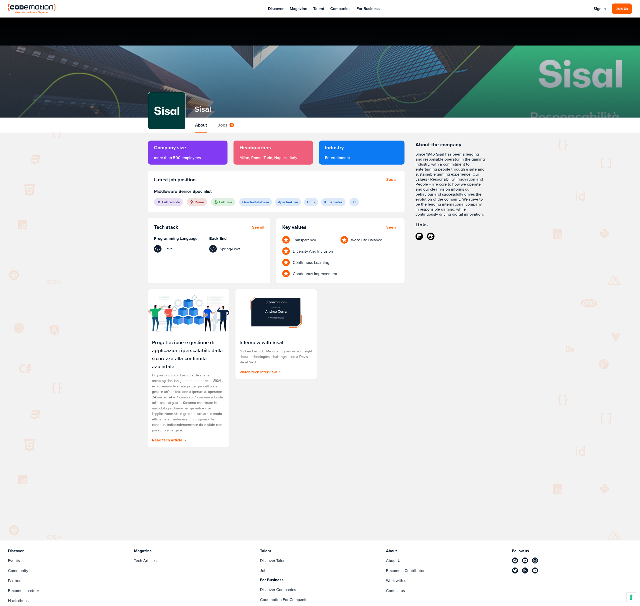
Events (14, 560)
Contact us (395, 590)
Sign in (600, 9)
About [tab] (201, 125)
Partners (15, 580)
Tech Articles (145, 560)
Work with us (397, 580)
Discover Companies (278, 589)
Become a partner (23, 590)
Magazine (298, 9)
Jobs (264, 570)
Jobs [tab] (225, 125)
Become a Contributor (405, 570)
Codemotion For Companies (284, 599)
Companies (340, 9)
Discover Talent (273, 560)
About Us (394, 560)
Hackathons (18, 600)
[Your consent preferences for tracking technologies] (631, 597)
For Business (368, 9)
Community (18, 570)
